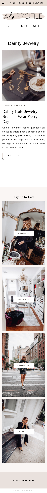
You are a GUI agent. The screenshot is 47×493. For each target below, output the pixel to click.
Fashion (20, 105)
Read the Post (16, 155)
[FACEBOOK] (23, 462)
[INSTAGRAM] (23, 264)
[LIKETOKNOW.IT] (23, 396)
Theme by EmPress (23, 491)
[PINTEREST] (23, 330)
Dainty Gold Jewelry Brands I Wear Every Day (20, 116)
